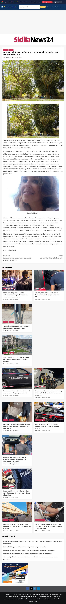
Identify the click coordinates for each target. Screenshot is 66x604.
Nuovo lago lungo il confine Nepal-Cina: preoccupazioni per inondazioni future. (29, 550)
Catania (6, 50)
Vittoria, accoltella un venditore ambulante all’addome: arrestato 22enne (47, 426)
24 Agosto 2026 (46, 530)
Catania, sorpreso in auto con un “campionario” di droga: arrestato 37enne (47, 295)
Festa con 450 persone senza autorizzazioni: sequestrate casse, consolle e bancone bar (15, 295)
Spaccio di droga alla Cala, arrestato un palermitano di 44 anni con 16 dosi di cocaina (16, 493)
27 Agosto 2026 (14, 363)
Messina (11, 420)
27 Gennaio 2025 (17, 57)
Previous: (17, 258)
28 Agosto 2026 (14, 299)
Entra (43, 7)
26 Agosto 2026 (46, 397)
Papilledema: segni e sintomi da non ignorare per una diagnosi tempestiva (27, 553)
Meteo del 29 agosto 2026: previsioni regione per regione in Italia (24, 547)
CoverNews (57, 599)
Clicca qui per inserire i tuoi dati (53, 6)
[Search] (62, 47)
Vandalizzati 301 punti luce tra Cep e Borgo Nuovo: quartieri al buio (16, 327)
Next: (51, 257)
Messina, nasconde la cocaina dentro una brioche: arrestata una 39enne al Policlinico (16, 426)
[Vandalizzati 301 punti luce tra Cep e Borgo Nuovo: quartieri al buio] (17, 314)
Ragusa (42, 420)
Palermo (11, 288)
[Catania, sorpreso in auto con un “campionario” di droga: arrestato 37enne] (49, 280)
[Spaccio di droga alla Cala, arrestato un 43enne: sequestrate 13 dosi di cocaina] (17, 345)
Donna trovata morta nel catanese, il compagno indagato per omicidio (16, 392)
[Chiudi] (64, 2)
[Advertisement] (33, 22)
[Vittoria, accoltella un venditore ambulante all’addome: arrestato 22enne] (49, 412)
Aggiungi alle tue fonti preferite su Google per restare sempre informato (28, 2)
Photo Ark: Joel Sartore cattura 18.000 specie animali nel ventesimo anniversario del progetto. (30, 558)
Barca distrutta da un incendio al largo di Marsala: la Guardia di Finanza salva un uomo (49, 393)
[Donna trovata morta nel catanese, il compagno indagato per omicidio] (17, 378)
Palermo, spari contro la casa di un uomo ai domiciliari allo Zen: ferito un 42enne (17, 526)
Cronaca (11, 50)
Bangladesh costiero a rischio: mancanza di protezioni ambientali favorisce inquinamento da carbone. (32, 542)
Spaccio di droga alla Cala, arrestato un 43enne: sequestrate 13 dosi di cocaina (16, 359)
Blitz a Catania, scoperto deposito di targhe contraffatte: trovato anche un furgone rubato (48, 526)
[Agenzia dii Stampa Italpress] (15, 573)
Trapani (42, 386)
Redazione (8, 57)
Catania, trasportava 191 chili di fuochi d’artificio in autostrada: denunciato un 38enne (14, 460)
